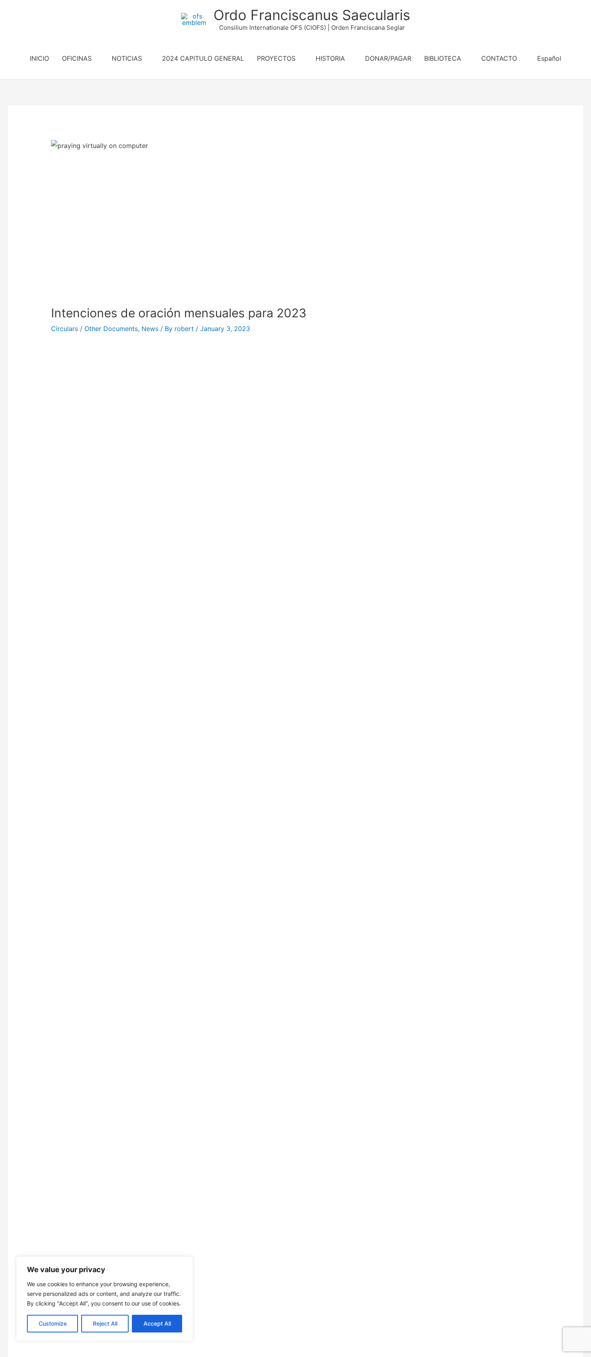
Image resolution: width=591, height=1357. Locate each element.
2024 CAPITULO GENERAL (203, 58)
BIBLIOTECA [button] (442, 58)
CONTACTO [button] (499, 58)
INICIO (39, 58)
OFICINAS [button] (77, 58)
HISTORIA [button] (330, 58)
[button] (295, 75)
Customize (53, 1323)
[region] (104, 1298)
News (150, 329)
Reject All (105, 1323)
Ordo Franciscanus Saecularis (311, 14)
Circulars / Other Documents (94, 329)
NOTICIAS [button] (127, 58)
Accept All (157, 1323)
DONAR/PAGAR (388, 58)
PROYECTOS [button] (276, 58)
